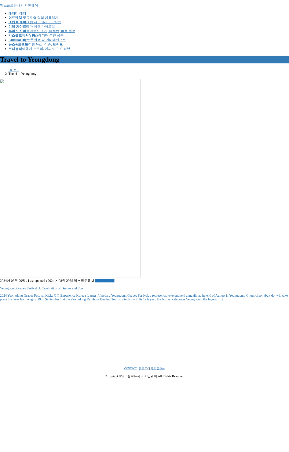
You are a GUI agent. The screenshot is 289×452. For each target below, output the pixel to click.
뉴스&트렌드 (104, 280)
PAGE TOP (279, 434)
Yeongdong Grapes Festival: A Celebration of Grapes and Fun (41, 288)
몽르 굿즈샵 (157, 368)
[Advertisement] (127, 334)
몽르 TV (144, 368)
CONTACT (130, 368)
